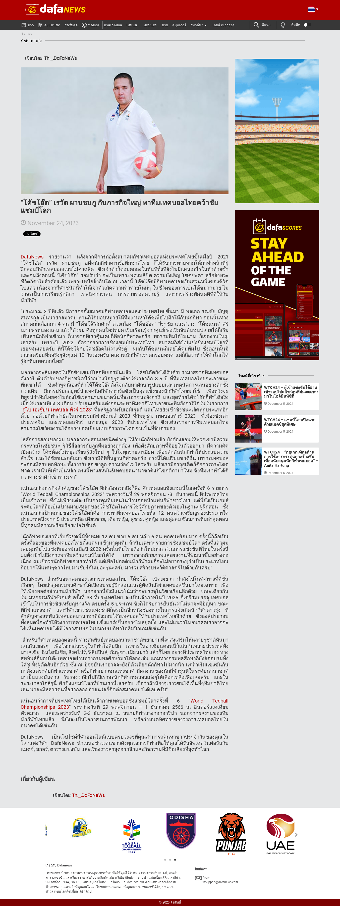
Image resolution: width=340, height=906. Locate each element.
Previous (43, 834)
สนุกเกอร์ (179, 25)
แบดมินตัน (149, 25)
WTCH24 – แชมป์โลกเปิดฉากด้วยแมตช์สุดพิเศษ (290, 422)
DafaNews (32, 257)
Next (296, 834)
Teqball (244, 404)
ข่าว (30, 25)
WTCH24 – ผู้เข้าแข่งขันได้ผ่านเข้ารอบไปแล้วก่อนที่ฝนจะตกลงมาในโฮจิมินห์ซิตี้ (291, 392)
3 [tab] (174, 859)
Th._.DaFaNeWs (88, 795)
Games (26, 33)
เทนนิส (131, 25)
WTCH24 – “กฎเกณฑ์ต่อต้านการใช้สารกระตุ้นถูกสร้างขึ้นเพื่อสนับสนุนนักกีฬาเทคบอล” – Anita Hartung (291, 459)
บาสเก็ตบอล (113, 25)
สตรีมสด (71, 25)
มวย (165, 25)
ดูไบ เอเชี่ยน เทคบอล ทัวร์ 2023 (56, 410)
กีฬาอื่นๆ (196, 25)
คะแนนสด (52, 25)
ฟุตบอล (93, 25)
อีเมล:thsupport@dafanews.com (220, 880)
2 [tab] (170, 859)
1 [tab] (165, 859)
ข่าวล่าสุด (31, 40)
